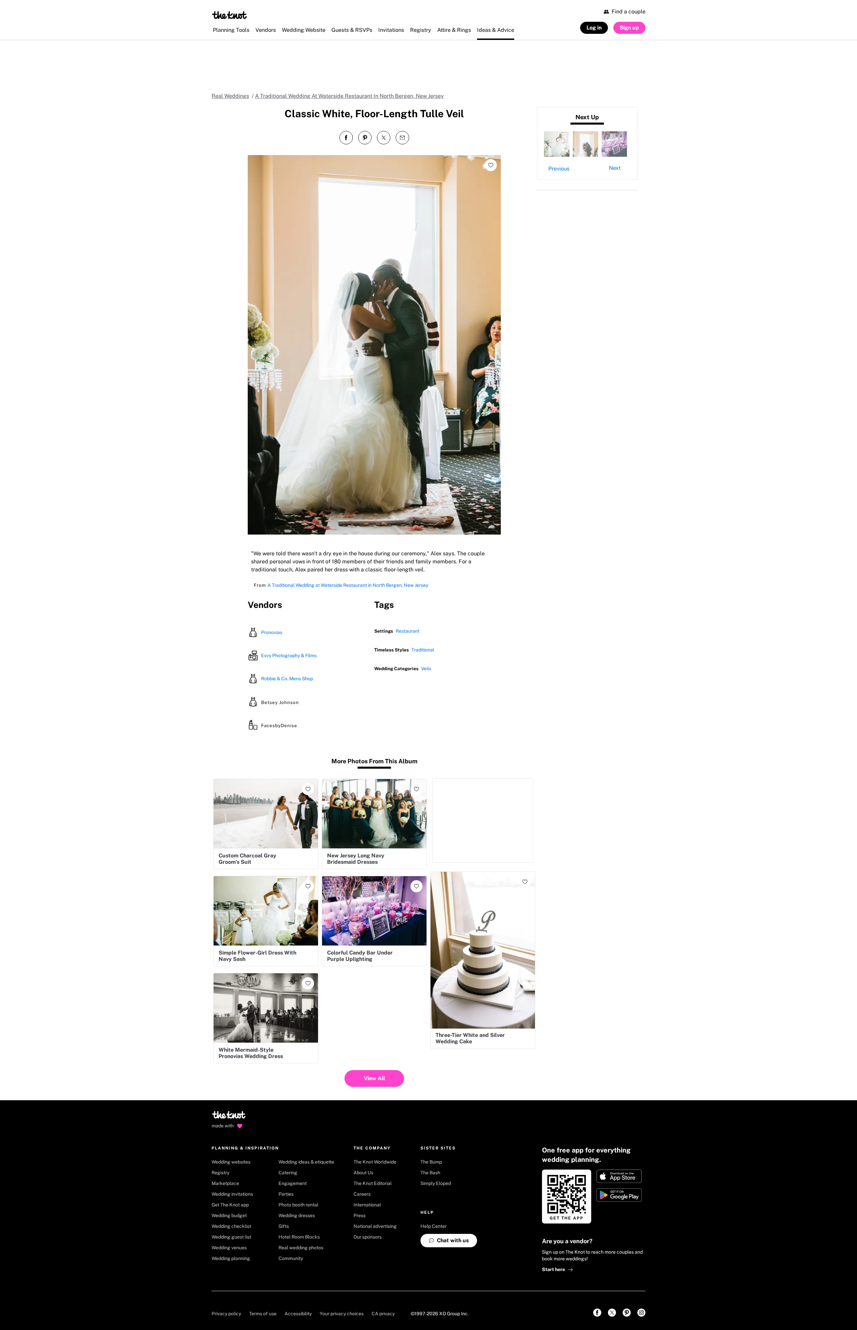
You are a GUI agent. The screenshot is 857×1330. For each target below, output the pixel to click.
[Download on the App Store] (619, 1176)
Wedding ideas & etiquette (306, 1162)
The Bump (431, 1162)
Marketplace (225, 1183)
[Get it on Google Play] (619, 1195)
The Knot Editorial (373, 1183)
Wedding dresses (297, 1215)
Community (291, 1258)
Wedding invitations (232, 1194)
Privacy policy (226, 1313)
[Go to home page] (229, 1117)
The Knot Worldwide (375, 1162)
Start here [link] (553, 1269)
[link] (597, 1313)
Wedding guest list (231, 1237)
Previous (558, 168)
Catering (288, 1172)
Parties (286, 1194)
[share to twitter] (383, 137)
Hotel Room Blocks (299, 1237)
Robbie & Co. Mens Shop (287, 678)
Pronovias (271, 632)
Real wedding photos (301, 1247)
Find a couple (628, 11)
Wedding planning (231, 1258)
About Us (363, 1172)
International (367, 1204)
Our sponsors (368, 1237)
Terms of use (263, 1313)
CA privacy (383, 1313)
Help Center (433, 1226)
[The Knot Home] (229, 15)
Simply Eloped (435, 1183)
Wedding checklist (231, 1226)
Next (615, 168)
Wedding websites (231, 1162)
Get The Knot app (230, 1204)
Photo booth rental (298, 1204)
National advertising (375, 1226)
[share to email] (402, 137)
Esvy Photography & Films (289, 655)
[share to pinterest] (365, 137)
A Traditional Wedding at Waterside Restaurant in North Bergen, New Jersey (347, 585)
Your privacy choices (342, 1313)
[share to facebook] (346, 137)
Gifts (284, 1226)
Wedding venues (229, 1247)
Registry (220, 1172)
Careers (362, 1194)
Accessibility (298, 1313)
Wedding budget (229, 1215)
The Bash (430, 1172)
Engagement (293, 1183)
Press (360, 1215)
